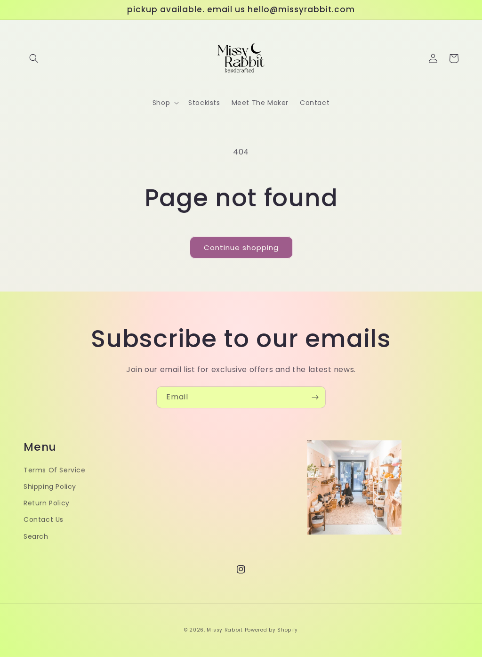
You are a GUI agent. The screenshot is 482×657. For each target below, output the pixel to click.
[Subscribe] (315, 397)
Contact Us (44, 519)
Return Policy (47, 503)
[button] (34, 58)
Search (36, 536)
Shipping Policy (50, 486)
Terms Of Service (55, 470)
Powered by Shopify (271, 629)
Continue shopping (241, 247)
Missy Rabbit (224, 629)
